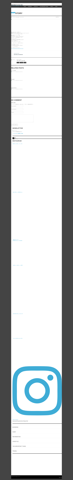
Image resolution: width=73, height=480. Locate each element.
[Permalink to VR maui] (39, 452)
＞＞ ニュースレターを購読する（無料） (17, 133)
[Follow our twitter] (13, 138)
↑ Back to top (60, 477)
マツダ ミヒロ (17, 71)
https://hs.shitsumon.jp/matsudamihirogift (17, 48)
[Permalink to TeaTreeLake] (15, 452)
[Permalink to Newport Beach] (19, 90)
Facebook (21, 62)
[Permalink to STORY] (24, 456)
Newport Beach (14, 87)
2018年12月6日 (21, 71)
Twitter (18, 62)
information (16, 436)
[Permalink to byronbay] (52, 452)
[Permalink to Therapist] (19, 81)
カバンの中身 (13, 70)
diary (14, 432)
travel (14, 451)
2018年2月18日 (21, 80)
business (15, 427)
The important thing (19, 446)
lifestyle (13, 12)
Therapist (12, 79)
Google (25, 62)
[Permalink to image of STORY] (36, 19)
